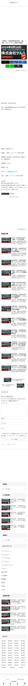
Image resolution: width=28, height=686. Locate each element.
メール (3, 423)
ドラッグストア (6, 193)
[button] (18, 66)
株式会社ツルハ (12, 171)
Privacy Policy (21, 679)
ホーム (7, 679)
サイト (3, 428)
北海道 (12, 193)
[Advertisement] (14, 23)
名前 (3, 418)
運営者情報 (14, 681)
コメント (4, 403)
